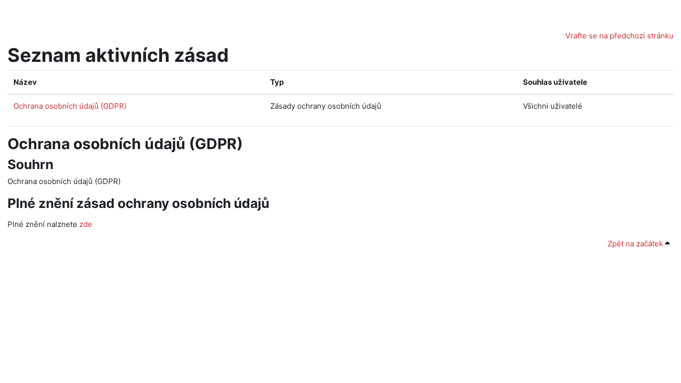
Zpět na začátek (636, 243)
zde (85, 224)
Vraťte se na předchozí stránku (619, 35)
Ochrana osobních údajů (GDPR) (70, 106)
